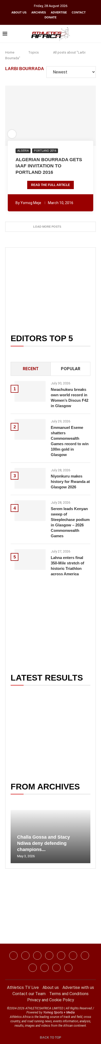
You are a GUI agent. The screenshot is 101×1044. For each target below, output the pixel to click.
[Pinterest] (68, 968)
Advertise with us (78, 987)
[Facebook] (13, 955)
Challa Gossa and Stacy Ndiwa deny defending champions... (43, 843)
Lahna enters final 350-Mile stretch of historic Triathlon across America (67, 565)
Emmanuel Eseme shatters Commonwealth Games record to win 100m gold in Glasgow (70, 441)
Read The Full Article (50, 185)
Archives (38, 12)
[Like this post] (22, 116)
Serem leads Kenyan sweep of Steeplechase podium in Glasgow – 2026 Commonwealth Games (70, 522)
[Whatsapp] (61, 955)
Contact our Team (29, 993)
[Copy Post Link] (69, 116)
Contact (79, 12)
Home (9, 52)
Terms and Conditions (69, 993)
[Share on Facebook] (30, 116)
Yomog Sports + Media (59, 1012)
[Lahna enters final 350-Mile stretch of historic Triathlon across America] (30, 559)
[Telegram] (56, 968)
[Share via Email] (78, 116)
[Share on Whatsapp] (54, 116)
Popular (70, 368)
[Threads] (44, 968)
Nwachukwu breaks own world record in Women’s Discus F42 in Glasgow (69, 397)
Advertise (59, 12)
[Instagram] (25, 955)
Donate (50, 17)
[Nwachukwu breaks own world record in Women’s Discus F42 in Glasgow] (30, 391)
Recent (31, 368)
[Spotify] (32, 968)
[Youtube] (85, 955)
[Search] (95, 34)
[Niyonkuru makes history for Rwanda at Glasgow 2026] (30, 478)
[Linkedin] (37, 955)
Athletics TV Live (23, 987)
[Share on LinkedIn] (47, 116)
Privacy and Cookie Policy (50, 999)
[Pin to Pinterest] (40, 116)
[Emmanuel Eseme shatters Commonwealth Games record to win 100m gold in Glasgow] (30, 429)
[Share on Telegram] (62, 116)
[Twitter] (49, 955)
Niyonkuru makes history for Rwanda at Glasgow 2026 (70, 481)
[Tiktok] (73, 955)
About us (18, 12)
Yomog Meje (30, 203)
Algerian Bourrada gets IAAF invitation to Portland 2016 (49, 166)
